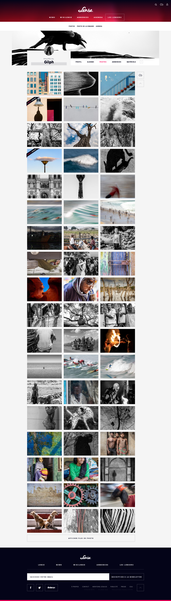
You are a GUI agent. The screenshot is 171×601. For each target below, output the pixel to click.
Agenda (98, 17)
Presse (123, 586)
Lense (41, 565)
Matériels (131, 62)
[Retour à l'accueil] (85, 9)
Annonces (83, 17)
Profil (79, 62)
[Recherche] (156, 4)
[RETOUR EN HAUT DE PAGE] (140, 83)
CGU (131, 586)
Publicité (114, 586)
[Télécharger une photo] (161, 4)
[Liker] (57, 77)
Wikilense (66, 17)
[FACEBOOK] (30, 587)
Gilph (31, 91)
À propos (75, 586)
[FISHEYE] (51, 587)
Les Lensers (115, 17)
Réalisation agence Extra (122, 589)
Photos (72, 26)
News (52, 17)
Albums (90, 62)
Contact (85, 586)
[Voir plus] (141, 61)
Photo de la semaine (85, 26)
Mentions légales (100, 586)
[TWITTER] (39, 587)
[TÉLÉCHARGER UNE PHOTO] (140, 75)
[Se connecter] (167, 4)
